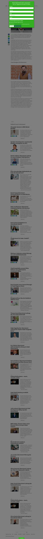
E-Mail (11, 13)
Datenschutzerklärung (17, 24)
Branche (11, 17)
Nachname (11, 10)
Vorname (11, 6)
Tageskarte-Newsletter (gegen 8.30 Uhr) (16, 22)
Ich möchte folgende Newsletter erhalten (16, 20)
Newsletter (22, 538)
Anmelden (11, 26)
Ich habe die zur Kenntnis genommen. (20, 24)
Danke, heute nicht (18, 26)
